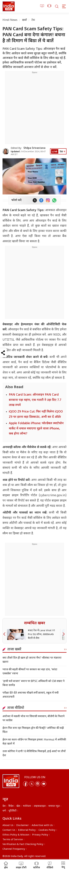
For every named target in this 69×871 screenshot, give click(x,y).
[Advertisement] (34, 109)
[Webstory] (49, 6)
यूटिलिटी (12, 810)
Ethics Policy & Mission (16, 834)
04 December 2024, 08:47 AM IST (28, 153)
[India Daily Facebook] (41, 200)
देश (4, 806)
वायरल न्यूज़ (54, 806)
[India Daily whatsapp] (54, 200)
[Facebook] (25, 783)
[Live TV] (42, 6)
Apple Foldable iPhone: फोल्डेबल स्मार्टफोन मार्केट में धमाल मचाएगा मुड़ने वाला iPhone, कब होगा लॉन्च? (36, 428)
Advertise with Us (42, 825)
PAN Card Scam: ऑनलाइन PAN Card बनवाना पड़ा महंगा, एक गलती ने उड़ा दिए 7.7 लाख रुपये (35, 400)
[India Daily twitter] (35, 200)
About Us (8, 825)
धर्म (4, 810)
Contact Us (9, 830)
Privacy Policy (40, 834)
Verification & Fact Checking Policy (23, 844)
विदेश (11, 806)
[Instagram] (37, 783)
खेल (18, 806)
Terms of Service (13, 839)
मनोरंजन (27, 806)
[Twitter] (31, 783)
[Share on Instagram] (48, 200)
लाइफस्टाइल (40, 806)
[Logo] (11, 781)
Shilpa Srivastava (34, 148)
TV (61, 151)
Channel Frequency (14, 849)
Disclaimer (22, 825)
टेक (33, 20)
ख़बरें (24, 20)
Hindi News (10, 20)
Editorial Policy (27, 830)
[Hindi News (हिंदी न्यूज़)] (8, 6)
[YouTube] (43, 783)
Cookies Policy (47, 830)
